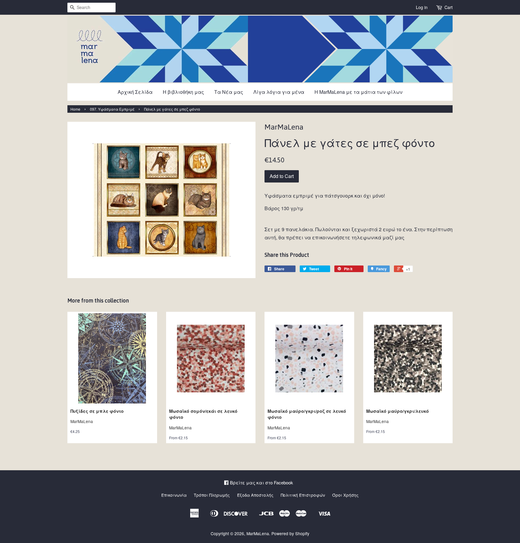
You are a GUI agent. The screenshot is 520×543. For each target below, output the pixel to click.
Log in (422, 7)
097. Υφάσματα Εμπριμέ (112, 109)
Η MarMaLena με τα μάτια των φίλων (358, 91)
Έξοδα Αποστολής (255, 495)
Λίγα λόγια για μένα (278, 91)
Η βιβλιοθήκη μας (183, 91)
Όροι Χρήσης (345, 495)
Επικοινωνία (174, 495)
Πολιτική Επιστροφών (303, 495)
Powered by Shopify (290, 533)
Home (75, 109)
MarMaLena (257, 533)
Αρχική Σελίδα (135, 91)
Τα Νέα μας (228, 91)
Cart (448, 7)
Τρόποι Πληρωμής (212, 495)
